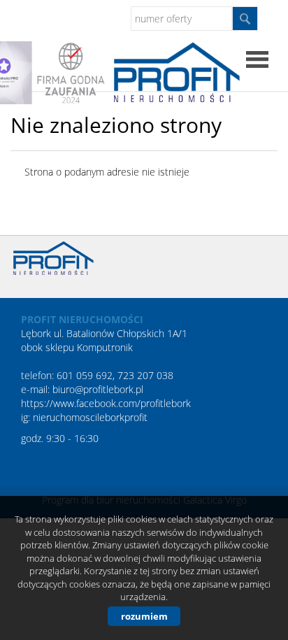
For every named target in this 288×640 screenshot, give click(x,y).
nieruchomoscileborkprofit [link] (90, 417)
